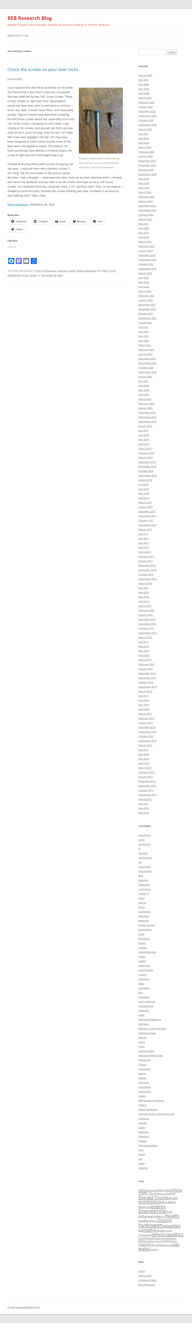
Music (141, 1042)
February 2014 (146, 718)
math (141, 1015)
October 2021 (145, 313)
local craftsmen (146, 1001)
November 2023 (147, 210)
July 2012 (143, 803)
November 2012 (147, 785)
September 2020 (147, 372)
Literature (143, 997)
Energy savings (146, 925)
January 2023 (145, 250)
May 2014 (143, 704)
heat (156, 1221)
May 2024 (143, 183)
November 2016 (147, 570)
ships (175, 1241)
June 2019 (143, 435)
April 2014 (143, 709)
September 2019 (147, 421)
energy (158, 1206)
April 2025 (143, 142)
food (169, 1211)
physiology (144, 1069)
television (143, 1136)
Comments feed (147, 1280)
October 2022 (145, 264)
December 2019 (147, 412)
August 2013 (145, 745)
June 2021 (143, 331)
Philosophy (144, 1060)
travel (141, 1154)
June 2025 (143, 138)
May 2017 (143, 543)
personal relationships (150, 1055)
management (145, 1006)
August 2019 (145, 426)
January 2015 (145, 668)
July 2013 (143, 749)
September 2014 (147, 686)
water (141, 1163)
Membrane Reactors (149, 1019)
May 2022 (143, 282)
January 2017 (145, 561)
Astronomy (144, 866)
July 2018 (143, 484)
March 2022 (144, 291)
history (165, 1220)
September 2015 (147, 633)
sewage (142, 1123)
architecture (145, 857)
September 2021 (147, 318)
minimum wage (147, 1033)
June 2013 (143, 754)
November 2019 (147, 417)
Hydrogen (144, 979)
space (141, 1127)
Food (141, 934)
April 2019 (143, 444)
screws (33, 275)
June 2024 (143, 178)
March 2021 (144, 345)
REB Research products (151, 1100)
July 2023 (143, 223)
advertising (144, 835)
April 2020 (143, 394)
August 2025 (145, 129)
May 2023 (143, 232)
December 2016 (147, 565)
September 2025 (147, 124)
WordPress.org (146, 1284)
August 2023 (145, 219)
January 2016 (145, 615)
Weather (143, 1168)
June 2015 (143, 646)
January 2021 (145, 354)
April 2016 (143, 601)
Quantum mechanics (164, 1238)
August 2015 (145, 637)
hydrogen (150, 1225)
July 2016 (143, 588)
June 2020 (143, 385)
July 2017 (143, 534)
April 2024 (143, 187)
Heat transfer (145, 970)
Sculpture (143, 1118)
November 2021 (147, 309)
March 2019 (144, 448)
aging (141, 839)
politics (142, 1078)
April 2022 (143, 286)
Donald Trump (153, 1197)
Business (143, 880)
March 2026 (144, 97)
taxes (163, 1245)
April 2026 (143, 93)
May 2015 (143, 651)
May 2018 (143, 493)
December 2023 (147, 205)
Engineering (49, 270)
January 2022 (145, 300)
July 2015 (143, 642)
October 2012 (145, 790)
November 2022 (147, 259)
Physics (142, 1064)
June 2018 (143, 489)
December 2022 (147, 255)
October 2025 (145, 120)
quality (72, 270)
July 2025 (143, 133)
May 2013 (143, 758)
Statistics (143, 1132)
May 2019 (143, 439)
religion (142, 1105)
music (141, 1046)
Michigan (143, 1024)
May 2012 (143, 812)
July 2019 (143, 430)
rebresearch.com (18, 35)
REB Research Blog (30, 18)
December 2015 (147, 619)
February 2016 (146, 610)
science (166, 1241)
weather (154, 1249)
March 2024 (144, 192)
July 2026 (143, 79)
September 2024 (147, 174)
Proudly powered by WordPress (24, 1307)
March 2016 (144, 606)
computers (144, 889)
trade (170, 1245)
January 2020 (145, 408)
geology (142, 947)
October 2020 (145, 367)
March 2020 (144, 399)
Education (144, 916)
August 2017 (145, 529)
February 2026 (146, 102)
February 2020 (146, 403)
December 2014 (147, 673)
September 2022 (147, 268)
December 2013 (147, 727)
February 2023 (146, 246)
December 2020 (147, 358)
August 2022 (145, 273)
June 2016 (143, 592)
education (168, 1202)
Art (140, 862)
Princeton (143, 1082)
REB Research (145, 1241)
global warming (149, 1216)
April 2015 (143, 655)
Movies (142, 1037)
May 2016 (143, 597)
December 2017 (147, 511)
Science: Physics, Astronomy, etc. (156, 1114)
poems (142, 1073)
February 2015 (146, 664)
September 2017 (147, 525)
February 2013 (146, 772)
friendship (144, 938)
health (142, 956)
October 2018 (145, 471)
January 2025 (145, 156)
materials (62, 270)
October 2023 (145, 214)
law (140, 992)
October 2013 (145, 736)
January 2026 (145, 106)
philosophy (145, 1235)
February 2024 (146, 196)
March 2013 (144, 767)
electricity (143, 920)
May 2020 (143, 390)
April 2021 (143, 340)
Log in (141, 1271)
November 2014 (147, 677)
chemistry (164, 1190)
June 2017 (143, 538)
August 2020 (145, 376)
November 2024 (147, 165)
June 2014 (143, 700)
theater (142, 1141)
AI (139, 848)
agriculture (144, 844)
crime (38, 270)
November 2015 (147, 624)
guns (163, 1216)
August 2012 (145, 799)
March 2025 (144, 147)
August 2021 (145, 322)
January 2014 (145, 722)
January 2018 (145, 507)
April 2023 (143, 237)
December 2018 (147, 462)
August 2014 (145, 691)
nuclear (168, 1231)
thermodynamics (148, 1145)
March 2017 (144, 552)
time (140, 1150)
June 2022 (143, 277)
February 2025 (146, 151)
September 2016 (147, 579)
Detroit (142, 902)
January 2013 (145, 776)
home (25, 275)
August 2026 (145, 75)
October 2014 (145, 682)
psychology (144, 1087)
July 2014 (143, 695)
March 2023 (144, 241)
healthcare (144, 965)
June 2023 (143, 228)
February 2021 (146, 349)
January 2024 (145, 201)
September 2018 (147, 475)
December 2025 (147, 111)
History (142, 974)
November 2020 (147, 363)
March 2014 (144, 713)
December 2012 (147, 781)
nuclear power (146, 1051)
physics (160, 1234)
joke (166, 1225)
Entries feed (145, 1275)
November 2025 (147, 115)
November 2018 (147, 466)
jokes (141, 983)
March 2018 (144, 502)
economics (144, 911)
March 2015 (144, 660)
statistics (146, 1244)
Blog (140, 875)
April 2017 (143, 547)
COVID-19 (143, 893)
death (163, 1193)
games (142, 943)
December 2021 (147, 304)
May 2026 (143, 88)
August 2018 (145, 480)
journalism (144, 988)
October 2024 (145, 169)
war (140, 1159)
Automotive (145, 871)
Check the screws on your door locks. (43, 69)
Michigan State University (152, 1028)
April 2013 (143, 763)
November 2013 (147, 731)
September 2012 (147, 794)
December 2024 (147, 160)
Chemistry (144, 884)
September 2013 (147, 740)
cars (142, 1190)
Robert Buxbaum (18, 204)
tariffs (157, 1245)
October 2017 (145, 520)
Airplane (143, 853)
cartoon (151, 1190)
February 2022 (146, 295)
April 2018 (143, 498)
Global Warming (147, 952)
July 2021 (143, 327)
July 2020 (143, 381)
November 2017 (147, 516)
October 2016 (145, 574)
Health (142, 961)
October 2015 (145, 628)
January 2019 (145, 457)
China (177, 1190)
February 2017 (146, 556)
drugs (141, 907)
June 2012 (143, 808)
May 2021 (143, 336)
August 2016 (145, 583)
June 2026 (143, 84)
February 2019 (146, 453)
